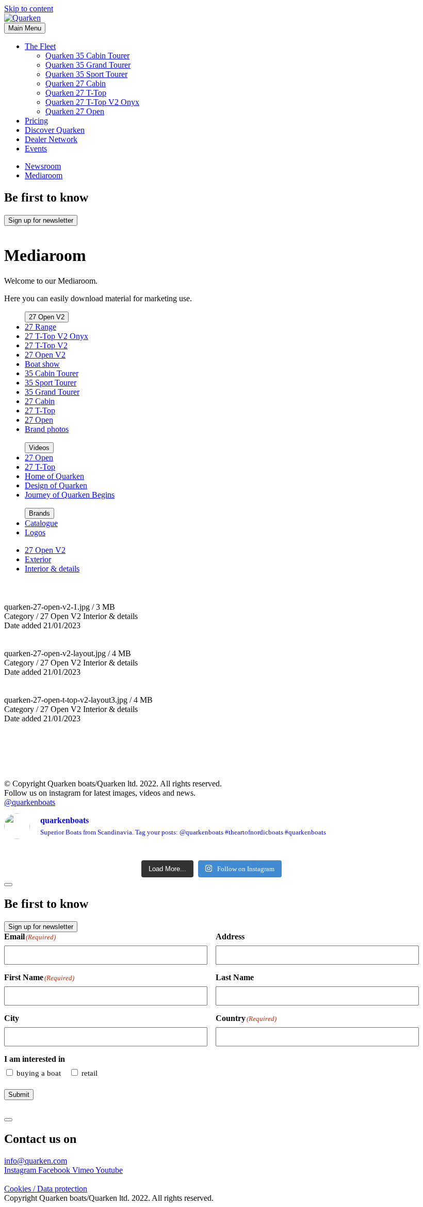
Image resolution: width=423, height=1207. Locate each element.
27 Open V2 (46, 317)
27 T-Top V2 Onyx (56, 336)
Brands (39, 513)
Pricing (36, 120)
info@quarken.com (35, 1160)
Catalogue (41, 523)
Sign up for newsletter (40, 220)
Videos (39, 448)
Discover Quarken (55, 130)
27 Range (40, 326)
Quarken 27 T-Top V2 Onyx (92, 102)
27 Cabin (40, 401)
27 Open (39, 419)
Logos (35, 532)
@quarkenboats (29, 802)
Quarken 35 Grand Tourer (88, 64)
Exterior (38, 559)
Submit (18, 1094)
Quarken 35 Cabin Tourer (87, 55)
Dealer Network (51, 139)
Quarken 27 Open (74, 111)
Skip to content (28, 8)
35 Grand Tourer (52, 392)
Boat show (42, 364)
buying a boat (39, 1073)
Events (36, 148)
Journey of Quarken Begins (70, 494)
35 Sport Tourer (50, 382)
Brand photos (47, 429)
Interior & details (52, 568)
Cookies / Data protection (45, 1188)
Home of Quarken (54, 476)
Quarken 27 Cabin (75, 83)
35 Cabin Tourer (51, 373)
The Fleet (40, 46)
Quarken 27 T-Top (75, 92)
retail (89, 1073)
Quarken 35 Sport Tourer (86, 74)
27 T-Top (40, 410)
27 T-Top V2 (46, 345)
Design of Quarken (56, 485)
